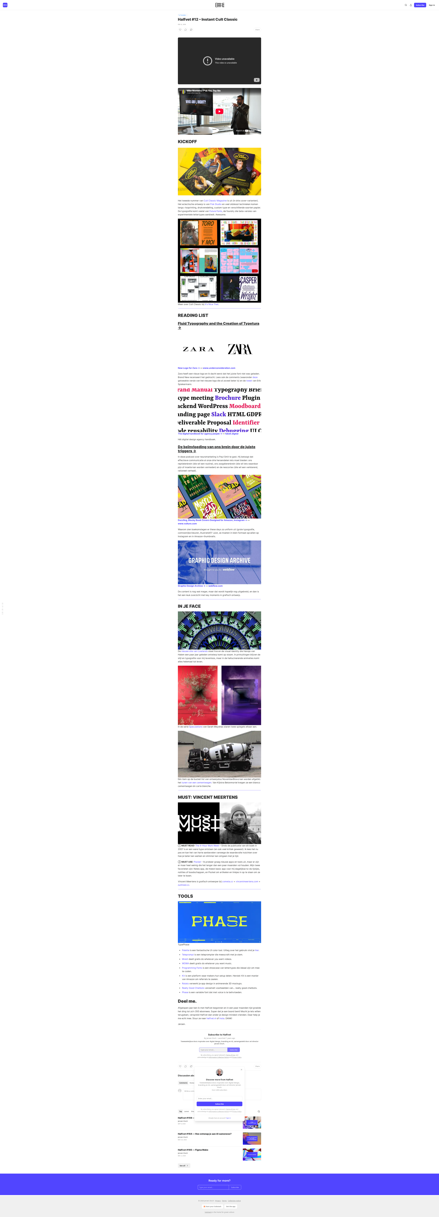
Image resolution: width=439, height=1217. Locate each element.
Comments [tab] (183, 1083)
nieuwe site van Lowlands (194, 651)
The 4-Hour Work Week (207, 845)
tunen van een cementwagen (196, 782)
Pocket (197, 862)
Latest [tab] (186, 1111)
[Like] (180, 29)
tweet (249, 380)
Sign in (432, 5)
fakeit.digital (231, 433)
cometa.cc (227, 881)
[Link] (175, 141)
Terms (224, 1201)
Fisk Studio (216, 204)
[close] (241, 1069)
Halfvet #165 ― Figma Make (193, 1150)
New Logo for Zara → (189, 368)
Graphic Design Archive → (191, 586)
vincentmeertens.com (247, 881)
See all (182, 1165)
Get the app (230, 1206)
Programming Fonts (192, 968)
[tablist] (188, 1083)
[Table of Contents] (2, 608)
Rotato (185, 983)
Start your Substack (213, 1206)
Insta (221, 1018)
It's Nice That (211, 304)
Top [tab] (180, 1111)
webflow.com (215, 586)
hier (257, 950)
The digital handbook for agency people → (200, 433)
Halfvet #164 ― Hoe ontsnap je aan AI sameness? (205, 1134)
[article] (219, 1123)
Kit (183, 975)
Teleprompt (188, 954)
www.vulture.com (187, 523)
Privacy (218, 1201)
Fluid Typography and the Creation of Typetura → (218, 325)
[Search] (406, 5)
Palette (185, 950)
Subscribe (420, 5)
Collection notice (234, 1201)
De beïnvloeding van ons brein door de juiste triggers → (216, 449)
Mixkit (185, 959)
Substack (208, 1212)
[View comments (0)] (185, 29)
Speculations (195, 726)
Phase (185, 992)
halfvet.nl (211, 1018)
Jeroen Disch (183, 1121)
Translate (183, 15)
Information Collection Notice (219, 1111)
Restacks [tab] (193, 1083)
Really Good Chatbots (193, 988)
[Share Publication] (411, 5)
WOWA (185, 963)
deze (255, 377)
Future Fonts (215, 211)
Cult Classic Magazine (215, 200)
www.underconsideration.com (219, 368)
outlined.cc (183, 885)
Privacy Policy (236, 1111)
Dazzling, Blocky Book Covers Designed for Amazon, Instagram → (212, 520)
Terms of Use (230, 1109)
